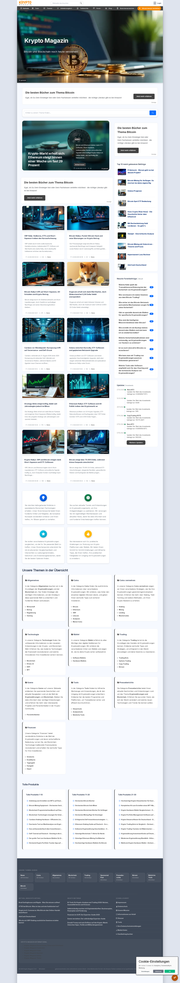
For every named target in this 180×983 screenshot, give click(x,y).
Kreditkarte (31, 760)
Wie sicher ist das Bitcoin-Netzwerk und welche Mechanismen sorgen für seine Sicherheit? (134, 304)
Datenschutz (122, 906)
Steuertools (77, 709)
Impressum (121, 902)
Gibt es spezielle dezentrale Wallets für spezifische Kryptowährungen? (133, 313)
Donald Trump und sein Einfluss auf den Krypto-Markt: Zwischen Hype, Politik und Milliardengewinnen (87, 924)
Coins (76, 580)
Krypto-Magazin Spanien (33, 953)
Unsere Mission (123, 910)
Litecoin (76, 616)
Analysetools (78, 712)
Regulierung (31, 613)
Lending (122, 613)
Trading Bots (123, 658)
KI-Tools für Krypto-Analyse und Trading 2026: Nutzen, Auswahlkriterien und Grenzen (87, 903)
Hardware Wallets (79, 661)
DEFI (28, 667)
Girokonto (30, 757)
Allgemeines (33, 580)
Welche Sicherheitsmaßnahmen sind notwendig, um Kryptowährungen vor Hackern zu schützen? (134, 340)
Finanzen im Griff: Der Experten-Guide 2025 (83, 915)
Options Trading (125, 661)
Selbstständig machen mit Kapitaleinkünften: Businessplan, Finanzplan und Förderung (89, 910)
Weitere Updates (136, 443)
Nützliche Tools (78, 715)
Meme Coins (77, 622)
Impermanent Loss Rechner (139, 255)
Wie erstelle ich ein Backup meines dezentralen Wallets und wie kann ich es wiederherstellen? (133, 330)
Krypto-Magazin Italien (32, 955)
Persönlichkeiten (33, 715)
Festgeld (30, 766)
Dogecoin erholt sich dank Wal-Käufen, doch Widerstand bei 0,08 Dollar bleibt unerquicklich (87, 294)
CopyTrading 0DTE (134, 415)
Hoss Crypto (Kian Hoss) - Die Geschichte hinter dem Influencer (140, 214)
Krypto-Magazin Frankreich (34, 948)
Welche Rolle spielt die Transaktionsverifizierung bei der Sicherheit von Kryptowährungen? (133, 287)
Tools (76, 682)
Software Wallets (79, 658)
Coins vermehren (127, 580)
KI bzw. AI (30, 664)
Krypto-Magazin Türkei (32, 958)
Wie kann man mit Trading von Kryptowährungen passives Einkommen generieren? (131, 358)
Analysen (76, 619)
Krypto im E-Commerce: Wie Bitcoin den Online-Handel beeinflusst (39, 911)
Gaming (30, 616)
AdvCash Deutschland (137, 265)
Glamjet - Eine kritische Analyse (141, 234)
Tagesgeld (31, 763)
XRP (74, 613)
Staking (122, 607)
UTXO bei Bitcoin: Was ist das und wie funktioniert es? (39, 906)
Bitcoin (75, 607)
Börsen (121, 667)
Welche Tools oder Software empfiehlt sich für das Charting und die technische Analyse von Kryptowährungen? (133, 369)
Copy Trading (124, 664)
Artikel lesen (79, 165)
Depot (29, 769)
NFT (28, 670)
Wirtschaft (31, 607)
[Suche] (81, 3)
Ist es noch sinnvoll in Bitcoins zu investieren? (132, 349)
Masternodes (124, 616)
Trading (123, 634)
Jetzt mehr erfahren (144, 96)
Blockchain (31, 661)
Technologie (33, 634)
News (49, 257)
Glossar (120, 918)
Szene (30, 682)
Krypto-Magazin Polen (32, 950)
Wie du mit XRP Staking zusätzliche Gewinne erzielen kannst (39, 921)
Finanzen (31, 727)
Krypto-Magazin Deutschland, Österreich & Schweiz (43, 945)
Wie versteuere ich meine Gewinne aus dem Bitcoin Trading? (133, 296)
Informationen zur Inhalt (126, 914)
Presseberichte (126, 682)
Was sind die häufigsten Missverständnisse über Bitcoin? (132, 321)
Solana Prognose (135, 191)
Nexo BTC (130, 390)
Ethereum (76, 610)
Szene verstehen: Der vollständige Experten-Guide (86, 919)
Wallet (76, 634)
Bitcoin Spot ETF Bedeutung (139, 201)
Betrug (29, 610)
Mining (121, 610)
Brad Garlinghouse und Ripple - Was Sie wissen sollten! (39, 902)
